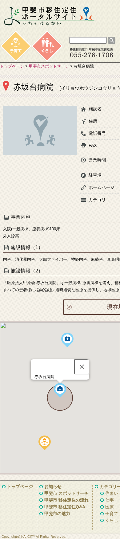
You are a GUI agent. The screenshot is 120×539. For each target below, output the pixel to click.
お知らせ (53, 486)
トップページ (12, 66)
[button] (44, 443)
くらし (111, 520)
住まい (111, 493)
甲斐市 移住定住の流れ (66, 500)
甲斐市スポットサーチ (49, 66)
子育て (111, 513)
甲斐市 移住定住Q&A (64, 506)
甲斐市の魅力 (57, 513)
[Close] (81, 366)
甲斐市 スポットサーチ (66, 493)
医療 (109, 506)
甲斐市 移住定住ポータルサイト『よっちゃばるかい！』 (49, 16)
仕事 (109, 500)
